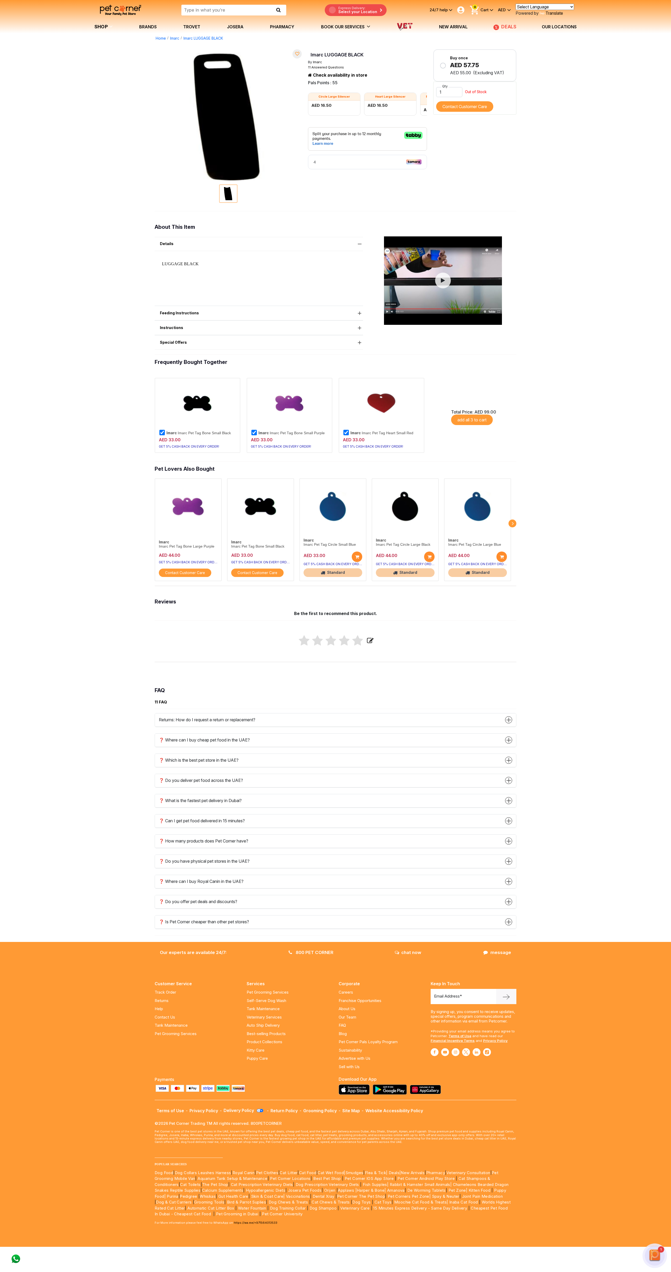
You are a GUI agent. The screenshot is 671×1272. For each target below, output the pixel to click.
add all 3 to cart (471, 419)
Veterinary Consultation (468, 1172)
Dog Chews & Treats (288, 1202)
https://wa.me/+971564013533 (255, 1223)
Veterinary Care (355, 1208)
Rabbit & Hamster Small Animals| (421, 1184)
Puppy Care (257, 1058)
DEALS (509, 27)
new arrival (453, 26)
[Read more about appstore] (355, 1089)
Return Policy (284, 1110)
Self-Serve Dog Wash (266, 1000)
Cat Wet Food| (331, 1172)
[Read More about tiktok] (487, 1052)
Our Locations (559, 26)
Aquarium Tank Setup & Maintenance (232, 1178)
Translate (554, 13)
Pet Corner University (282, 1213)
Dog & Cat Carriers (174, 1202)
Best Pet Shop (327, 1178)
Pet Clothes (267, 1172)
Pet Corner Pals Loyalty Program (368, 1041)
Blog (343, 1033)
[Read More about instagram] (455, 1052)
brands (148, 26)
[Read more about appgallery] (426, 1089)
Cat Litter (288, 1172)
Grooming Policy (320, 1110)
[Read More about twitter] (466, 1052)
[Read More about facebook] (435, 1052)
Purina (172, 1196)
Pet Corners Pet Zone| (409, 1196)
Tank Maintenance (171, 1025)
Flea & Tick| (377, 1172)
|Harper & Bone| (370, 1190)
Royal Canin (243, 1172)
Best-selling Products (266, 1033)
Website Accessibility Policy (394, 1110)
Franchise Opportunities (360, 1000)
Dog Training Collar (287, 1208)
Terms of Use (459, 1036)
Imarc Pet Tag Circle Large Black (403, 545)
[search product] (278, 10)
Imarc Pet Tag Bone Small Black (198, 433)
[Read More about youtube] (445, 1052)
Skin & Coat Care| (268, 1196)
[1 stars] (304, 641)
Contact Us (165, 1017)
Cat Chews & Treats (331, 1202)
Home (161, 38)
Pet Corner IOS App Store (369, 1178)
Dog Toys (361, 1202)
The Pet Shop (215, 1184)
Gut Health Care (233, 1196)
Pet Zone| (458, 1190)
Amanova (396, 1190)
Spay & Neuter (445, 1196)
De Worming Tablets (426, 1190)
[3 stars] (331, 641)
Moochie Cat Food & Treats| (421, 1202)
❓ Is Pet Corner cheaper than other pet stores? (204, 921)
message (500, 952)
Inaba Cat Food (463, 1202)
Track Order (165, 992)
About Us (347, 1008)
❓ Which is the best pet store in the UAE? (199, 760)
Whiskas (208, 1196)
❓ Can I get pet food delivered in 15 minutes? (202, 820)
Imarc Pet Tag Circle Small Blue (330, 545)
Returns (162, 1000)
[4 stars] (344, 641)
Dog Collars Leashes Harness (203, 1172)
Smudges (354, 1172)
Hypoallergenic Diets (265, 1190)
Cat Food (307, 1172)
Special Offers (173, 342)
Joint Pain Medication (482, 1196)
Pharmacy (282, 26)
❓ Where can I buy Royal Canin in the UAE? (201, 881)
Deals (394, 1172)
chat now (411, 952)
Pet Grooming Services (176, 1033)
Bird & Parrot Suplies (246, 1202)
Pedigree (188, 1196)
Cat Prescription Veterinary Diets (262, 1184)
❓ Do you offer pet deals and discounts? (198, 901)
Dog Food (164, 1172)
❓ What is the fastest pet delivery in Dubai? (200, 800)
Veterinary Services (264, 1017)
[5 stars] (357, 641)
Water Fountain (252, 1208)
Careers (346, 992)
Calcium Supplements (222, 1190)
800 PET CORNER (314, 952)
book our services (343, 26)
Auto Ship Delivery (263, 1025)
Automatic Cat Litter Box (210, 1208)
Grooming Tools (209, 1202)
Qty (445, 86)
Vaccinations (297, 1196)
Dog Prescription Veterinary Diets (328, 1184)
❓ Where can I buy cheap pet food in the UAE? (204, 740)
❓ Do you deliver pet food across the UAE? (201, 780)
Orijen (330, 1190)
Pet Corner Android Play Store (425, 1178)
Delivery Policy (239, 1110)
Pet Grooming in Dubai (237, 1213)
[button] (443, 280)
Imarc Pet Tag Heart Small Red (381, 433)
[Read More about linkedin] (476, 1052)
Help (159, 1008)
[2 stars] (317, 641)
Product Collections (264, 1041)
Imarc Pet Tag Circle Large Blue (474, 545)
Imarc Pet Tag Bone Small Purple (291, 433)
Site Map (351, 1110)
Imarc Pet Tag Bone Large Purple (186, 546)
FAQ (342, 1025)
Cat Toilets (190, 1184)
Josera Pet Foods (304, 1190)
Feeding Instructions (179, 313)
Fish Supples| (375, 1184)
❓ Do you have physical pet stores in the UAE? (204, 861)
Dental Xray (324, 1196)
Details (167, 243)
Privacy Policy (495, 1040)
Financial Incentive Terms (453, 1040)
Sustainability (350, 1050)
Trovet (191, 26)
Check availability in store (339, 75)
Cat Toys (383, 1202)
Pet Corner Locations (290, 1178)
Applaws (346, 1190)
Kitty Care (255, 1050)
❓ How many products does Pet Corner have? (203, 841)
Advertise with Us (354, 1058)
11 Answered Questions (326, 67)
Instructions (171, 327)
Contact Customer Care (464, 106)
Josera (235, 26)
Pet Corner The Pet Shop (361, 1196)
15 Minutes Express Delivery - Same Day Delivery (420, 1208)
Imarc (174, 38)
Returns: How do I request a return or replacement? (207, 719)
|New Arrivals (412, 1172)
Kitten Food (479, 1190)
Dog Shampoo (323, 1208)
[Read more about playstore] (391, 1089)
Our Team (347, 1017)
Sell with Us (349, 1066)
